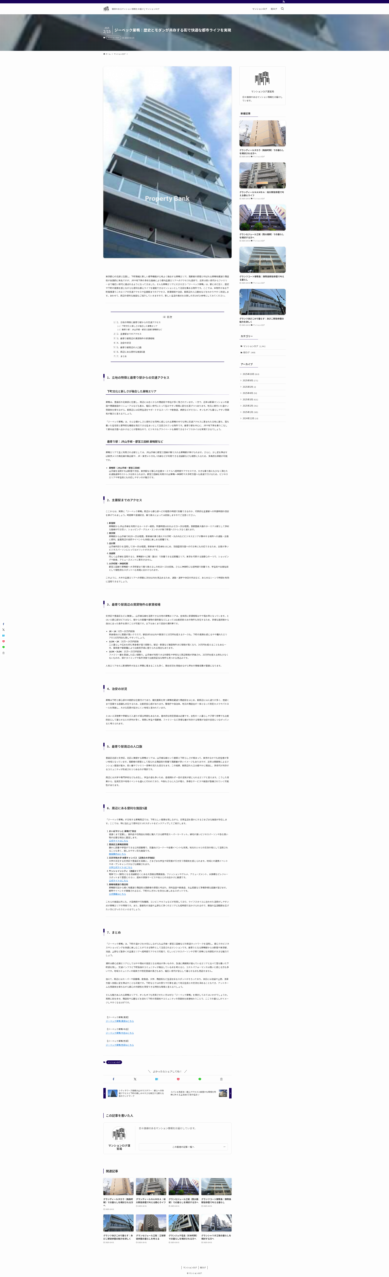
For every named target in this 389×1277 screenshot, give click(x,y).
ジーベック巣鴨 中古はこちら (120, 1032)
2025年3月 (250, 399)
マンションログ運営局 (119, 1147)
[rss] (284, 1)
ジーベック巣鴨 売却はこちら (120, 1044)
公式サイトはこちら (118, 840)
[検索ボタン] (282, 8)
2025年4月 (250, 393)
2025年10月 (251, 373)
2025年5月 (249, 386)
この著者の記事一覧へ (183, 1146)
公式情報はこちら (117, 893)
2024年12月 (250, 418)
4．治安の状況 (124, 342)
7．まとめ (122, 356)
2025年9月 (250, 380)
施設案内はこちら (117, 853)
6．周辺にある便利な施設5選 (131, 351)
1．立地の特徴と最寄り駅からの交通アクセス (139, 322)
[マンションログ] (106, 9)
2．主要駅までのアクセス (129, 333)
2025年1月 (250, 412)
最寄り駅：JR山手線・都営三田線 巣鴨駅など (142, 329)
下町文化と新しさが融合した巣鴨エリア (139, 326)
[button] (113, 1079)
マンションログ (113, 37)
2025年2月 (250, 405)
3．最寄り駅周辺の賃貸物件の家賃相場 (135, 338)
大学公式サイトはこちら (120, 867)
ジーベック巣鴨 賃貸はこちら (120, 1021)
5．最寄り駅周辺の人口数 (129, 347)
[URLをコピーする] (221, 1079)
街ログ (249, 352)
